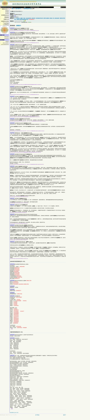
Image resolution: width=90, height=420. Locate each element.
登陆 (25, 7)
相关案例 (12, 412)
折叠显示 (18, 25)
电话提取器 (6, 38)
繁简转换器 (6, 36)
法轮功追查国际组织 (5, 44)
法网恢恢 (7, 41)
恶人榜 (15, 412)
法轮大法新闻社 (6, 42)
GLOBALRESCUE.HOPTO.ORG (7, 7)
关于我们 (37, 415)
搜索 (61, 7)
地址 (63, 7)
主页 (17, 412)
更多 (12, 328)
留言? (64, 415)
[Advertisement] (28, 418)
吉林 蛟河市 (18, 8)
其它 (65, 7)
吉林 (13, 8)
